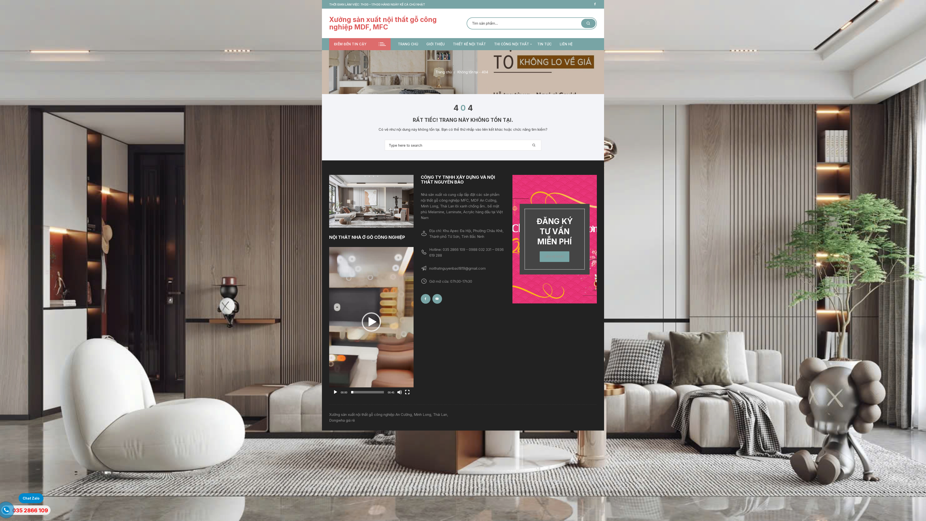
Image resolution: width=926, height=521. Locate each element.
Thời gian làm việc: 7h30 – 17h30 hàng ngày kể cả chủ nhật (377, 4)
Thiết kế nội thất (469, 44)
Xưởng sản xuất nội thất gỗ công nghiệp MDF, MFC (383, 23)
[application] (371, 322)
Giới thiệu (435, 44)
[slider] (367, 392)
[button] (371, 322)
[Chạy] (335, 392)
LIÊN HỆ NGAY (555, 256)
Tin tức (544, 44)
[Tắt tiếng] (399, 392)
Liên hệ (566, 44)
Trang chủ (408, 44)
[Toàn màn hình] (407, 392)
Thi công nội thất (511, 44)
